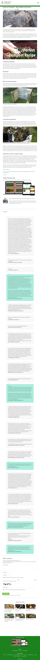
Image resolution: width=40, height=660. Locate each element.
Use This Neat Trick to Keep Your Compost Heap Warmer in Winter (9, 610)
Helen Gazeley (14, 9)
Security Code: (5, 587)
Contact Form (23, 561)
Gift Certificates (17, 654)
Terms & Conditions (17, 656)
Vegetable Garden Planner (26, 180)
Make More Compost (29, 619)
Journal (20, 650)
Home (5, 654)
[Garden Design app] (21, 196)
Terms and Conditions (17, 595)
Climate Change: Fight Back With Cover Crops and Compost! (9, 620)
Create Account (30, 654)
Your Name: (5, 572)
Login (35, 654)
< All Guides (5, 174)
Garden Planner (15, 650)
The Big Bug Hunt (19, 202)
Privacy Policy (24, 656)
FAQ (22, 654)
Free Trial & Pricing (10, 654)
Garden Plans (25, 650)
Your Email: (5, 575)
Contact (25, 654)
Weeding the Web (6, 172)
